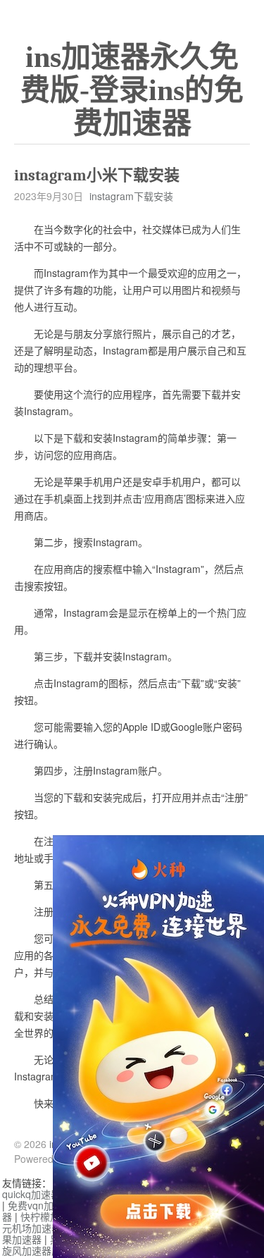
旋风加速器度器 (36, 1250)
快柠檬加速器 (50, 1216)
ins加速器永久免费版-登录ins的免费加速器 (132, 90)
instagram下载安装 (131, 196)
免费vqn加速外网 (45, 1205)
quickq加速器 (31, 1194)
